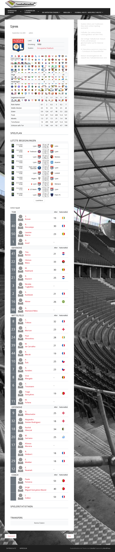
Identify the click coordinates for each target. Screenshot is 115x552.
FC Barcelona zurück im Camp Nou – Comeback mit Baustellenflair (93, 50)
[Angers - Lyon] (39, 178)
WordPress (106, 548)
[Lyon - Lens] (39, 146)
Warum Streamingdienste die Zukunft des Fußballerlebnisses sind (94, 57)
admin (31, 33)
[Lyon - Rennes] (39, 157)
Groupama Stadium (45, 48)
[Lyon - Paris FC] (39, 194)
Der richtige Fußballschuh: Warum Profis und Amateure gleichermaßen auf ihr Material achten (93, 42)
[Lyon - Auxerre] (39, 162)
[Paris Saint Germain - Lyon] (39, 167)
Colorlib (92, 548)
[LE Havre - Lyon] (39, 189)
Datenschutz (11, 548)
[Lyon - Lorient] (39, 173)
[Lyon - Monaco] (39, 184)
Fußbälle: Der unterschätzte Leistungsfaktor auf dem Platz (92, 33)
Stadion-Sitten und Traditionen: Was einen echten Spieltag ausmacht (92, 26)
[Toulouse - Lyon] (39, 151)
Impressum (23, 548)
